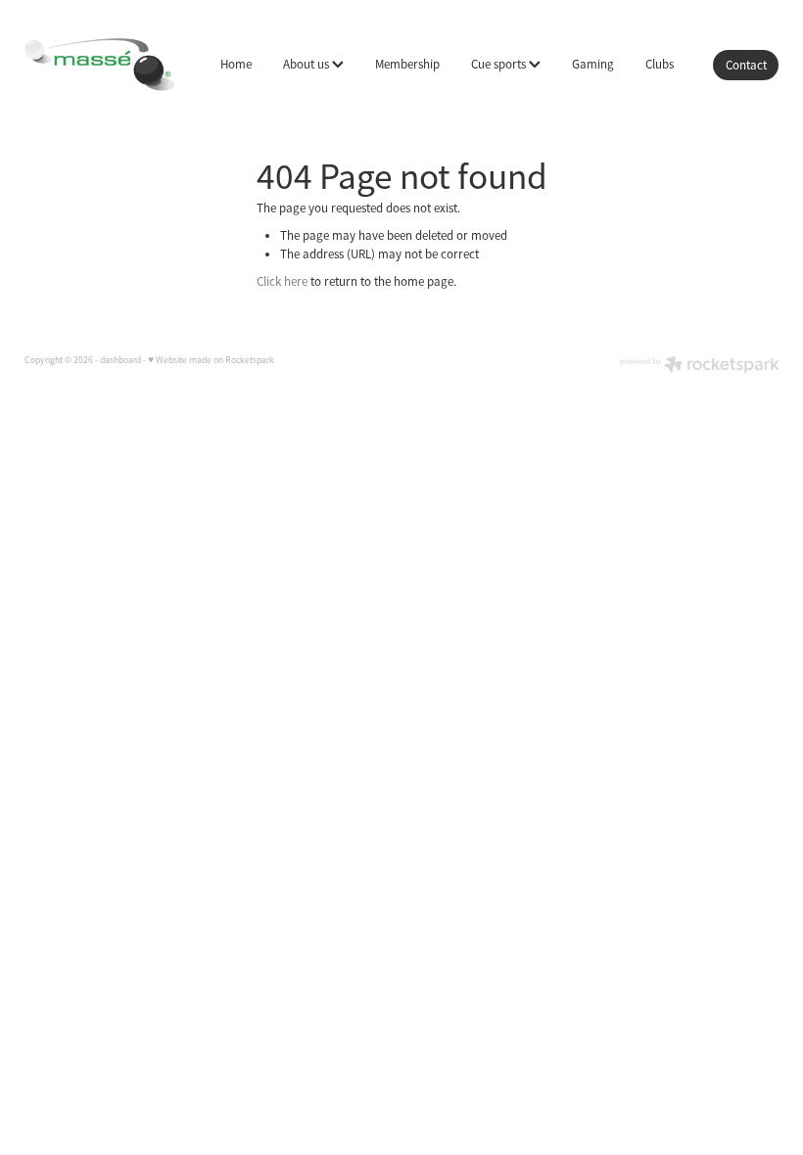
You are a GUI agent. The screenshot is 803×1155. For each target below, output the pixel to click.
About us (307, 64)
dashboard (120, 360)
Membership (407, 64)
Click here (282, 281)
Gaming (593, 64)
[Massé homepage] (99, 65)
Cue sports (500, 64)
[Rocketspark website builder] (699, 366)
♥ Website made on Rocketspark (211, 360)
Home (236, 64)
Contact (746, 65)
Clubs (659, 64)
